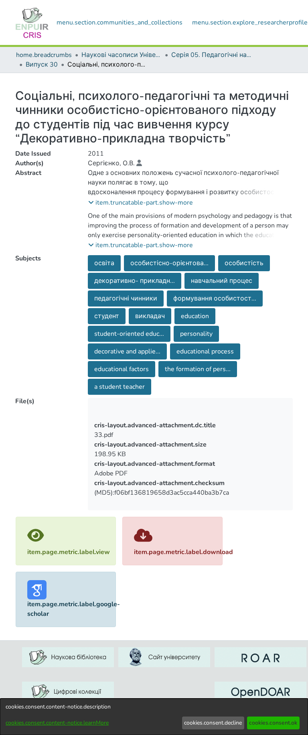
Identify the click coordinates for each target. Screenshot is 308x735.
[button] (140, 202)
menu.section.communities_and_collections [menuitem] (119, 22)
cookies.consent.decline (213, 723)
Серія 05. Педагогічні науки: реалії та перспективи (211, 55)
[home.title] (32, 22)
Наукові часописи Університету (121, 55)
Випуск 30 (42, 64)
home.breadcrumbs (44, 55)
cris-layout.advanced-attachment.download (217, 488)
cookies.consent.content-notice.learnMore (57, 723)
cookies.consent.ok (273, 723)
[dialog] (154, 716)
